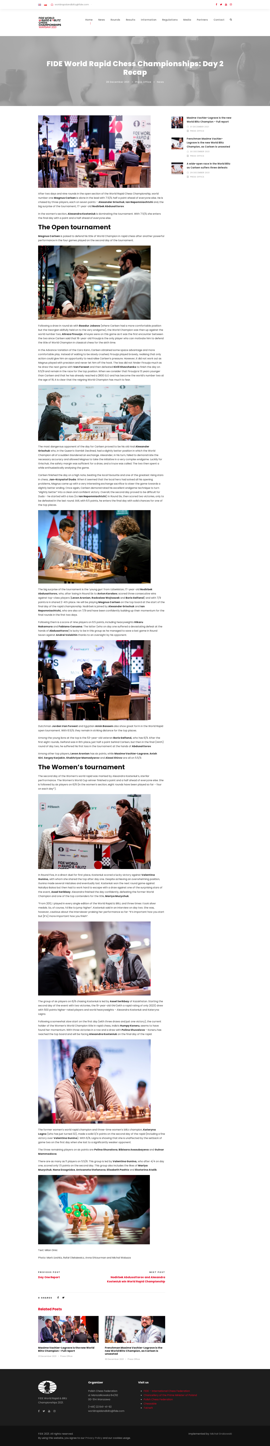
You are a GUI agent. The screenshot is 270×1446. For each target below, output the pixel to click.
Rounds (115, 19)
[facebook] (216, 4)
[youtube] (226, 4)
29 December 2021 (200, 172)
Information (149, 19)
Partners (202, 19)
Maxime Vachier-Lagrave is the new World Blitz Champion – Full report (66, 1349)
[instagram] (231, 4)
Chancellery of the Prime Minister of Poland (170, 1395)
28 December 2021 (118, 82)
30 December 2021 (114, 1359)
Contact (219, 19)
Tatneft (148, 1408)
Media (187, 19)
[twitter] (221, 4)
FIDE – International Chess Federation (167, 1391)
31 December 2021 (47, 1356)
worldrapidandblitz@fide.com (72, 4)
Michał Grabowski (221, 1434)
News (101, 19)
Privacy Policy (93, 1438)
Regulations (170, 19)
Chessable (150, 1403)
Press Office (143, 82)
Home (89, 19)
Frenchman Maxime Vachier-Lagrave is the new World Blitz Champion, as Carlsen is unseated (133, 1350)
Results (130, 19)
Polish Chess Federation (158, 1399)
